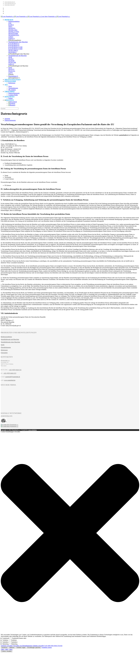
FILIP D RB (12, 62)
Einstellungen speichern (33, 647)
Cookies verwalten (7, 651)
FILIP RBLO (12, 52)
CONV (10, 72)
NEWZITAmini (13, 33)
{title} (2, 649)
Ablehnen (11, 647)
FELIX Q (11, 69)
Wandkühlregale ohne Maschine (18, 42)
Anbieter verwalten (38, 645)
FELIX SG (11, 71)
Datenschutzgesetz (10, 120)
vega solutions (32, 430)
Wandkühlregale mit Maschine (17, 55)
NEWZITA (11, 28)
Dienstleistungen (6, 347)
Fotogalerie (4, 353)
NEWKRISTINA (13, 35)
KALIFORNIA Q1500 (15, 47)
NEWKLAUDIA (13, 31)
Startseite (7, 118)
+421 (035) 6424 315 (9, 373)
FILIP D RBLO (13, 50)
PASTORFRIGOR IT (10, 2)
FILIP (10, 57)
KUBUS (11, 25)
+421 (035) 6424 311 (15, 370)
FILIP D (10, 59)
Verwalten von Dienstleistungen (22, 645)
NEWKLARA (12, 30)
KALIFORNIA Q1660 (15, 49)
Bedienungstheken (14, 21)
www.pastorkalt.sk (9, 380)
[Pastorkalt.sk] (35, 16)
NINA (10, 26)
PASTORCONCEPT (10, 5)
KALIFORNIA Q (13, 43)
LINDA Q (11, 38)
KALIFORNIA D (13, 45)
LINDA (10, 37)
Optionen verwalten (7, 645)
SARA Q (11, 64)
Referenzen (4, 350)
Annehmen (4, 647)
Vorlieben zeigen (20, 647)
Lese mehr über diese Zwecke (53, 645)
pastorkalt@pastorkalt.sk (12, 377)
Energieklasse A (13, 76)
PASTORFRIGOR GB (10, 3)
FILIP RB (11, 61)
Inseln (10, 67)
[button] (70, 633)
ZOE (9, 23)
